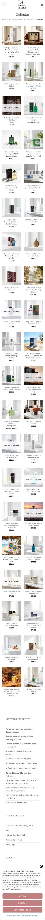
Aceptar (22, 896)
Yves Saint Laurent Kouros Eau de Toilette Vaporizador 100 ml (33, 356)
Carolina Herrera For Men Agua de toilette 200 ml (11, 492)
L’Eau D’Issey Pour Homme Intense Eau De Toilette (11, 525)
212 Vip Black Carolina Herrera (11, 323)
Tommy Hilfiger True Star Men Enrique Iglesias (11, 256)
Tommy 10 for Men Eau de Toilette (33, 221)
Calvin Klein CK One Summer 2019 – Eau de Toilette (11, 559)
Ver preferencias (22, 910)
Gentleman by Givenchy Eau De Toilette (11, 188)
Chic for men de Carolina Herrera (12, 624)
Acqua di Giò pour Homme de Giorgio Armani (11, 356)
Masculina (30, 19)
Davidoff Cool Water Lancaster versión (33, 558)
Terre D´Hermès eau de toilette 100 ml (33, 658)
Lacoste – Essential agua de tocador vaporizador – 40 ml (33, 154)
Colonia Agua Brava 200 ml (11, 85)
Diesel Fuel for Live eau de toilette (33, 255)
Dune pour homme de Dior (12, 592)
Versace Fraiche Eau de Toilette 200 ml (33, 491)
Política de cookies (13, 915)
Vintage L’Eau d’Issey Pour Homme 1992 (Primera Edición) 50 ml (11, 51)
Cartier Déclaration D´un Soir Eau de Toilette (12, 120)
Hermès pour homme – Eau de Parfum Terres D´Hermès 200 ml (11, 691)
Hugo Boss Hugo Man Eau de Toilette (33, 323)
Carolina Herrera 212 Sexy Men (11, 289)
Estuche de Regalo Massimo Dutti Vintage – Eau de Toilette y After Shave (33, 51)
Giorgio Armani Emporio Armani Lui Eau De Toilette (11, 222)
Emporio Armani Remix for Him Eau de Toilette (34, 625)
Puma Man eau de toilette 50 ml (11, 457)
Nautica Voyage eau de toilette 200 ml (33, 524)
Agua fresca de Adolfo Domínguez (33, 592)
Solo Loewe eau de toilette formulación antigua (33, 390)
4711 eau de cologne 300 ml (33, 690)
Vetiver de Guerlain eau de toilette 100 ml (12, 389)
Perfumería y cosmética (16, 19)
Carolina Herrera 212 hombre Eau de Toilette (33, 458)
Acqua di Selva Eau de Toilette (33, 119)
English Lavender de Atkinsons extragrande (11, 423)
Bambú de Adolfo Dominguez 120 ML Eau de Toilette (11, 154)
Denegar (22, 903)
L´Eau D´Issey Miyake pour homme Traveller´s (33, 188)
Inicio (4, 19)
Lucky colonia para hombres (11, 658)
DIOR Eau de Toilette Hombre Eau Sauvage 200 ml (33, 290)
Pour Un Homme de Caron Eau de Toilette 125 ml (33, 86)
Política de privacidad (29, 915)
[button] (41, 866)
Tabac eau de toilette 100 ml (33, 422)
